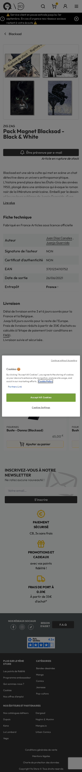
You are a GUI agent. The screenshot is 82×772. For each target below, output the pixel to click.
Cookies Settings (41, 407)
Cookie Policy (45, 381)
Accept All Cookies (40, 397)
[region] (41, 386)
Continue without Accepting (64, 360)
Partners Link (15, 386)
